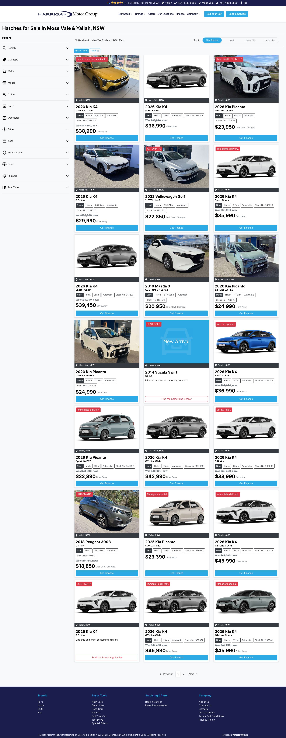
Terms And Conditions (211, 716)
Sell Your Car (214, 14)
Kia (40, 712)
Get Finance (107, 138)
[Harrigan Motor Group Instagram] (246, 2)
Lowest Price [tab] (269, 40)
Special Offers (100, 723)
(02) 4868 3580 (228, 3)
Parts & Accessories (156, 705)
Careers (203, 709)
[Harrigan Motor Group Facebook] (242, 2)
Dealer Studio (241, 735)
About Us (204, 702)
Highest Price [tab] (250, 40)
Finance (180, 14)
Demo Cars (98, 705)
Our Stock (124, 14)
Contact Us (205, 705)
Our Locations (166, 14)
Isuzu (41, 705)
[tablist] (240, 40)
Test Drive (97, 720)
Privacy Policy (207, 720)
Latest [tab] (231, 40)
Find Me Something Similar (176, 399)
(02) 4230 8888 (187, 3)
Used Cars (97, 709)
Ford (40, 702)
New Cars (97, 702)
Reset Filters (81, 51)
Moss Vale (207, 3)
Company (192, 14)
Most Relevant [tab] (212, 40)
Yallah (168, 3)
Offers (151, 14)
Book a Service (237, 14)
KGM (40, 709)
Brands (139, 14)
